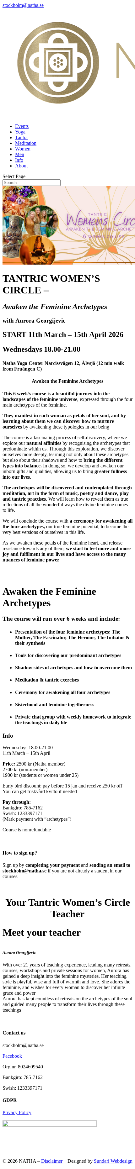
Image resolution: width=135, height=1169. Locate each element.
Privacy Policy (17, 1112)
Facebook (12, 1056)
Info (19, 160)
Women (22, 148)
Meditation (25, 143)
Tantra (21, 137)
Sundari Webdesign (113, 1161)
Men (19, 154)
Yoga (20, 131)
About (21, 165)
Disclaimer (51, 1161)
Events (22, 126)
